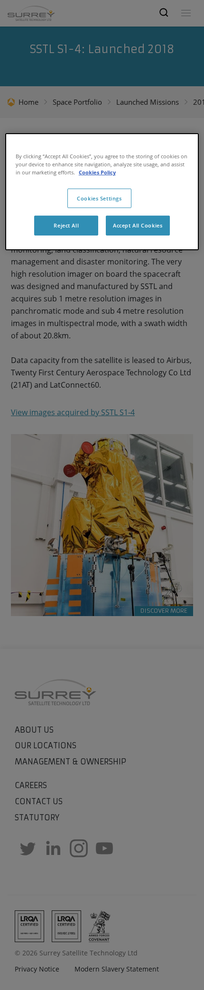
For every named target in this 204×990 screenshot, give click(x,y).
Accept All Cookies (137, 225)
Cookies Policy (97, 172)
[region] (102, 191)
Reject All (66, 225)
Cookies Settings (99, 197)
